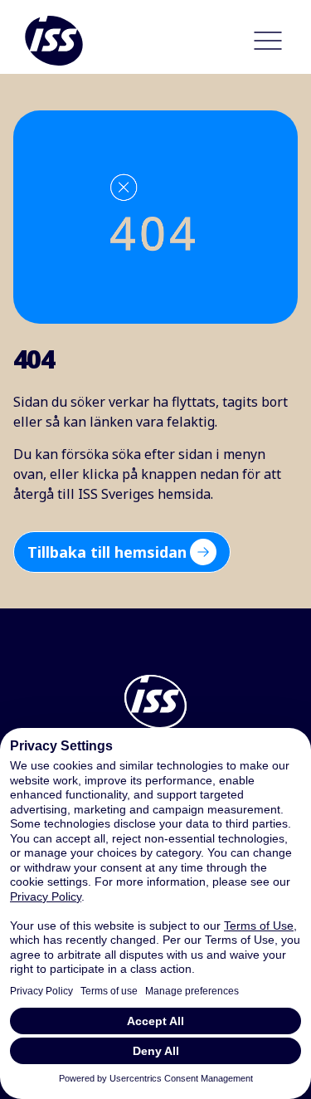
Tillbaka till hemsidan (107, 552)
